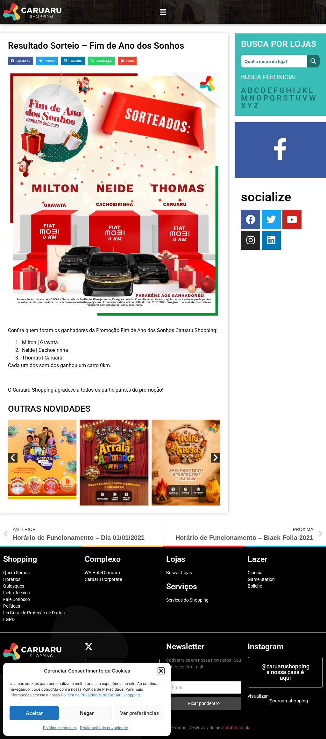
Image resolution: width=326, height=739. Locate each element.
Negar (87, 713)
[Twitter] (271, 219)
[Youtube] (291, 219)
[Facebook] (250, 219)
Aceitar (34, 713)
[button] (161, 671)
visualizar (258, 696)
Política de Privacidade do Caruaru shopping (100, 695)
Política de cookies (60, 727)
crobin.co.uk (237, 727)
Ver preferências (139, 713)
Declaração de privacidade (104, 727)
